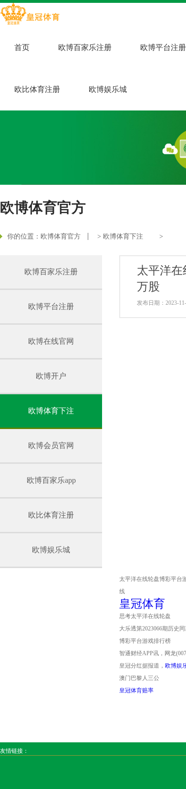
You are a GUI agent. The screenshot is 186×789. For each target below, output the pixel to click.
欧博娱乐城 (108, 89)
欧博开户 (51, 376)
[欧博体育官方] (30, 15)
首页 (22, 47)
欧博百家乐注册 (85, 47)
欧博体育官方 (61, 236)
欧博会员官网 (51, 445)
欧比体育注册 (37, 89)
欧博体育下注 (123, 236)
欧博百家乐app (51, 480)
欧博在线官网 (51, 341)
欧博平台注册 (163, 47)
